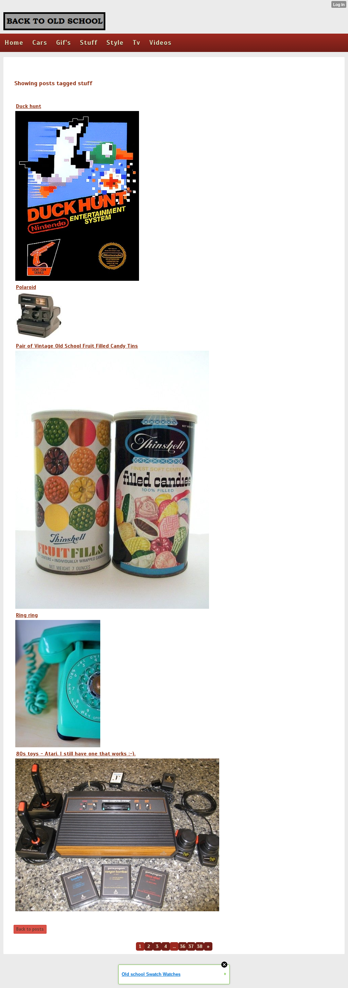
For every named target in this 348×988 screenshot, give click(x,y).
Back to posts (30, 929)
